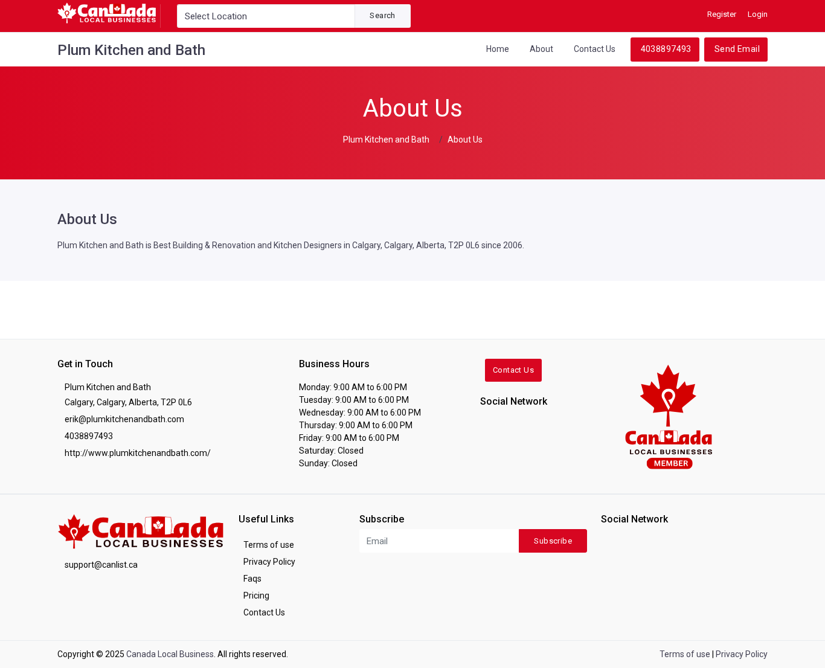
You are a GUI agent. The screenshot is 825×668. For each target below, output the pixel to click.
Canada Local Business (170, 654)
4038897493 (666, 49)
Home (497, 49)
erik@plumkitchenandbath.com (124, 419)
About (541, 49)
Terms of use (268, 545)
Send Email (737, 49)
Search (382, 15)
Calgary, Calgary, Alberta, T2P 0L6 (128, 402)
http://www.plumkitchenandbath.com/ (138, 453)
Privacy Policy (269, 562)
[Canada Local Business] (667, 415)
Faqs (252, 578)
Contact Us (594, 49)
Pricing (256, 595)
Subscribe (553, 540)
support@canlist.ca (101, 565)
